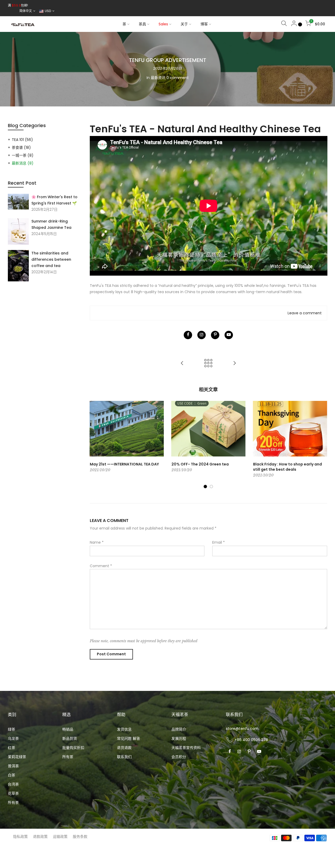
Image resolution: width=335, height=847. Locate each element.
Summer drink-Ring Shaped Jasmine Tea (51, 224)
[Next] (322, 444)
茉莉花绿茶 (17, 756)
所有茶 (13, 802)
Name (97, 542)
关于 (184, 24)
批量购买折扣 (73, 747)
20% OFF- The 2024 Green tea (200, 464)
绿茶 (11, 729)
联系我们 (124, 756)
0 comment (177, 77)
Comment (101, 566)
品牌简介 (178, 729)
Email (218, 542)
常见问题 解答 (128, 738)
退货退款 (124, 747)
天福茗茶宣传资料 (186, 747)
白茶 (11, 775)
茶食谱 (21, 147)
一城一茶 (23, 155)
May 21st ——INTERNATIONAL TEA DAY (124, 464)
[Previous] (95, 444)
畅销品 (67, 729)
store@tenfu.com (242, 728)
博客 (204, 24)
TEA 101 (22, 139)
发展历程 (178, 738)
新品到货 (69, 738)
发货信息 (124, 729)
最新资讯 (158, 77)
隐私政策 (20, 836)
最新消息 (23, 163)
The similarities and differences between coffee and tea (51, 259)
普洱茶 (13, 766)
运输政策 (60, 836)
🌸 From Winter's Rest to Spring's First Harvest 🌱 (54, 200)
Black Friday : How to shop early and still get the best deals (287, 467)
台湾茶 (13, 784)
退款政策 (40, 836)
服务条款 (80, 836)
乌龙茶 (13, 738)
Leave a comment (305, 313)
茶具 (142, 24)
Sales (163, 24)
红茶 (11, 747)
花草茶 (13, 793)
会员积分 (178, 756)
